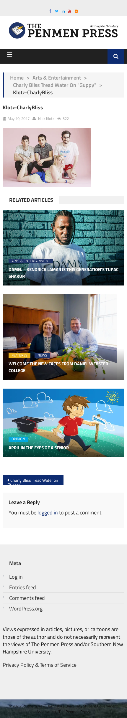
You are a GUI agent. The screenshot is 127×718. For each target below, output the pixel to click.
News (42, 355)
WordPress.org (26, 608)
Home (17, 77)
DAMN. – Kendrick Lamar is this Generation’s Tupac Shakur (63, 273)
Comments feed (27, 598)
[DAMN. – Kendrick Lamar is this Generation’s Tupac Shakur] (64, 248)
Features (19, 355)
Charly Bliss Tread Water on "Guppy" (54, 85)
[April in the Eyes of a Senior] (64, 423)
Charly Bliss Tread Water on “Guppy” (32, 481)
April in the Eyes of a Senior (39, 448)
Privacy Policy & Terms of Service (39, 665)
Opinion (18, 439)
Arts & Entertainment (56, 77)
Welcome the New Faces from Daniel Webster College (58, 367)
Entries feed (22, 587)
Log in (16, 576)
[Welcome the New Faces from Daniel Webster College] (64, 337)
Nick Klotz (46, 118)
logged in (48, 512)
